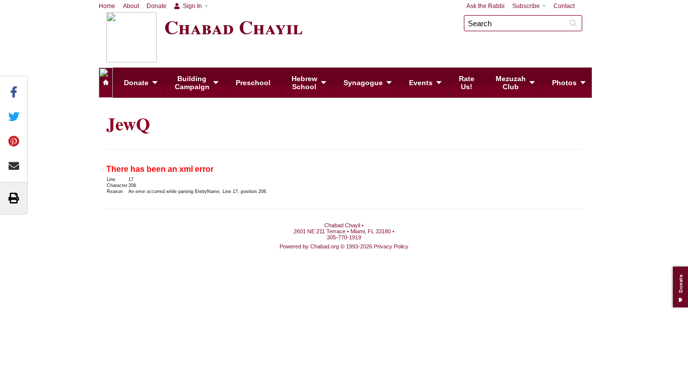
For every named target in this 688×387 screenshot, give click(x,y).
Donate (157, 6)
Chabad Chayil (233, 26)
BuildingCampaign (192, 83)
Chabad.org (324, 246)
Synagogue (363, 83)
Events (421, 83)
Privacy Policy (391, 246)
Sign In (191, 6)
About (131, 6)
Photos (564, 83)
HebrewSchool (304, 83)
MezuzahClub (511, 83)
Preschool (253, 83)
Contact (564, 6)
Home (107, 6)
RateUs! (466, 83)
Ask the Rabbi (485, 6)
